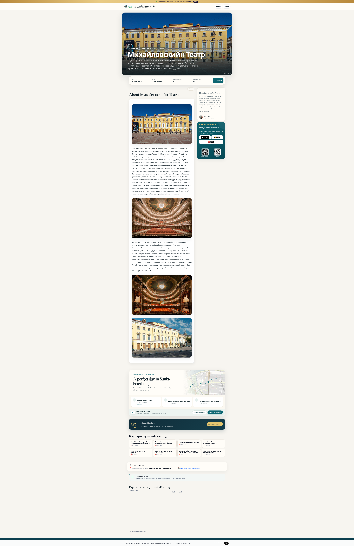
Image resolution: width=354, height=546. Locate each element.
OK (226, 543)
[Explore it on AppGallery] (211, 142)
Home (218, 7)
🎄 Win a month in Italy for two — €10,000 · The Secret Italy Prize (176, 1)
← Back (130, 44)
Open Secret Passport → (214, 424)
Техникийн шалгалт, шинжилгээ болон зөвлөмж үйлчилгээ (219, 401)
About (226, 7)
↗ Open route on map (199, 412)
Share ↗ (191, 89)
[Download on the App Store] (205, 137)
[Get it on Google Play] (217, 137)
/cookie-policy (186, 543)
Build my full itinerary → (215, 412)
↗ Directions (218, 80)
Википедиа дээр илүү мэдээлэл (190, 468)
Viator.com (142, 532)
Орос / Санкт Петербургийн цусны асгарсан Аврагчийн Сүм (188, 401)
